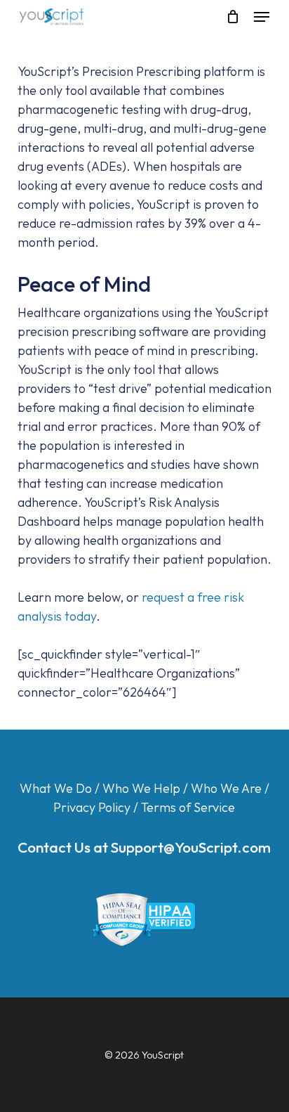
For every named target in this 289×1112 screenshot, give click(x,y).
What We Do (56, 788)
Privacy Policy (91, 807)
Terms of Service (188, 807)
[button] (261, 17)
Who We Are (226, 788)
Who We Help (141, 788)
